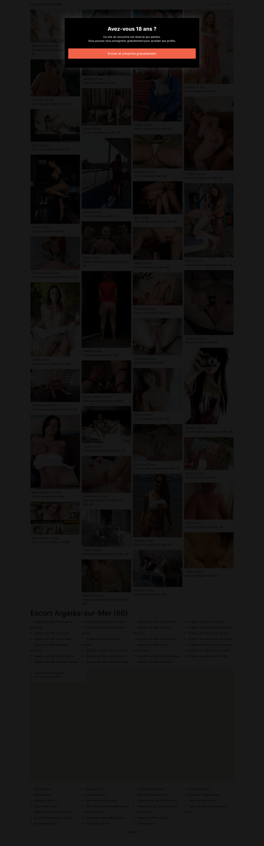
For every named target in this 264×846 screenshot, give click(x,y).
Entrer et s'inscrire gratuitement (132, 53)
